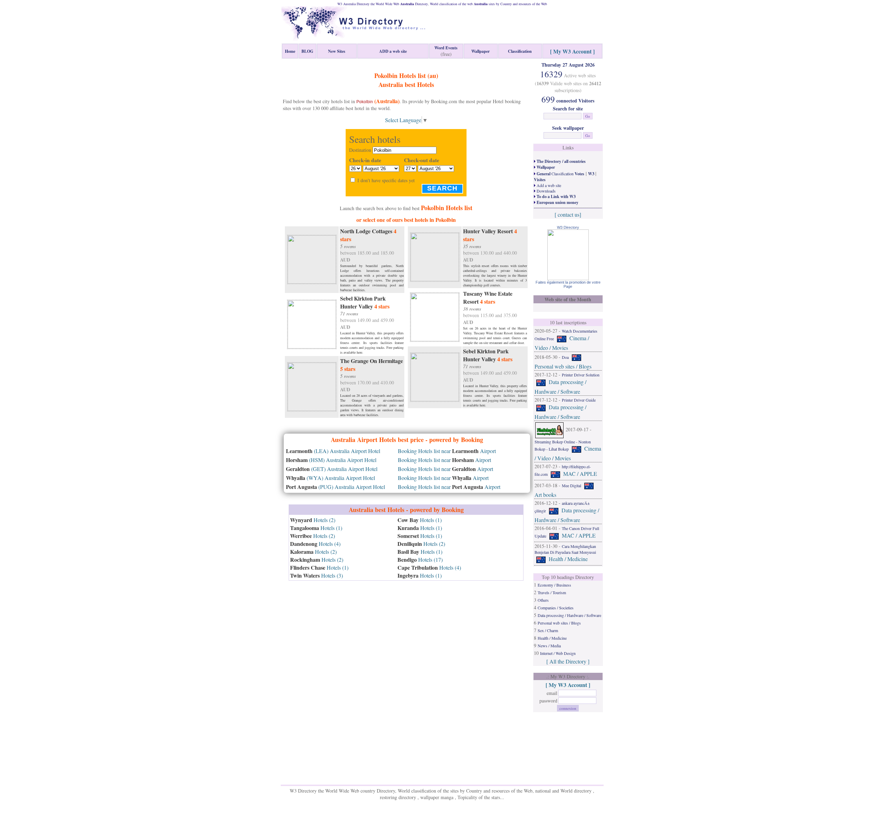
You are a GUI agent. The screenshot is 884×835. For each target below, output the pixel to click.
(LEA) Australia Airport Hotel (333, 450)
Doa (565, 357)
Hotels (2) (312, 519)
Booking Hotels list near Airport (447, 450)
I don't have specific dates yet (386, 180)
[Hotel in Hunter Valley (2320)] (312, 323)
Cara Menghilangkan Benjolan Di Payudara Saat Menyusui (565, 549)
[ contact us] (568, 214)
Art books (545, 494)
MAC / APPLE (580, 473)
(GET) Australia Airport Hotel (331, 468)
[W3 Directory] (568, 278)
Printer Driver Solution (580, 374)
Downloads (546, 191)
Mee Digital (571, 485)
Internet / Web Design (558, 653)
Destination (360, 150)
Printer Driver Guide (579, 400)
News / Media (549, 645)
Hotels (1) (316, 527)
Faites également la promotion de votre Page (568, 284)
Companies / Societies (556, 607)
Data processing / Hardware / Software (569, 615)
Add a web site (548, 185)
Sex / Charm (548, 630)
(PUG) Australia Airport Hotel (335, 486)
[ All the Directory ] (567, 661)
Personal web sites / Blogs (563, 366)
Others (543, 600)
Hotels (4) (315, 543)
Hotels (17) (420, 559)
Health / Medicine (568, 558)
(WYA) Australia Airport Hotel (330, 477)
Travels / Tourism (552, 592)
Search (442, 188)
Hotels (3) (316, 575)
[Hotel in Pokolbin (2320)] (312, 258)
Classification (560, 173)
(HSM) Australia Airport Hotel (331, 459)
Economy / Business (554, 585)
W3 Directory (568, 227)
